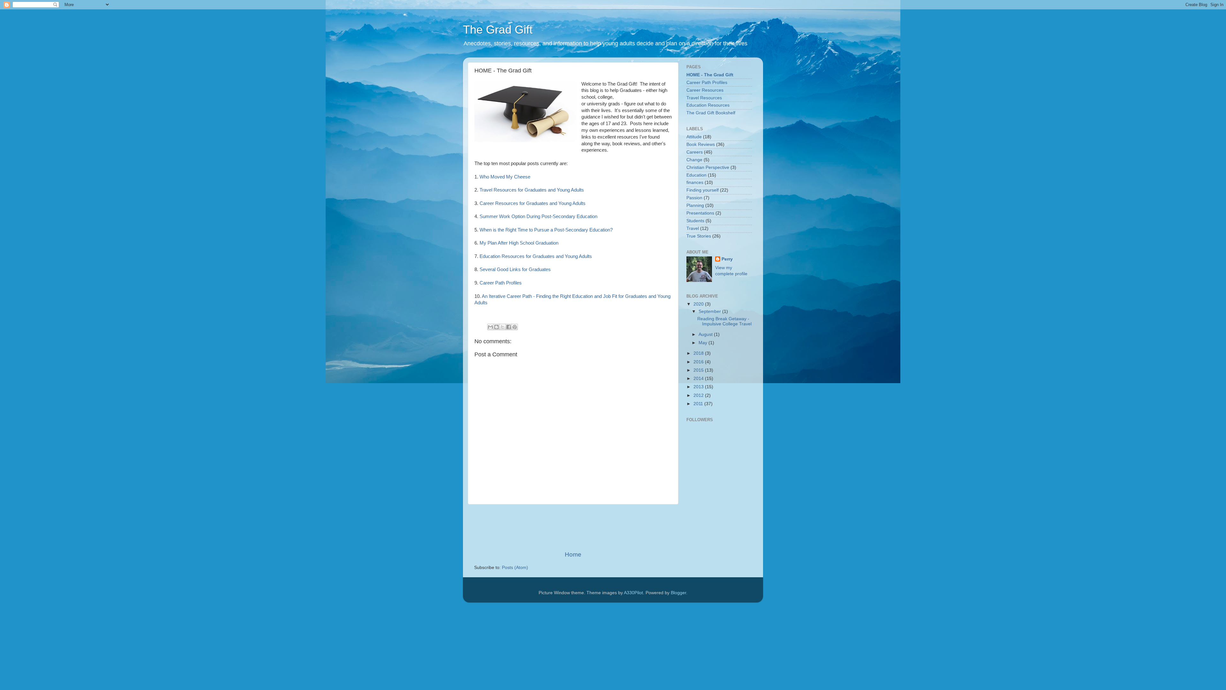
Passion (694, 197)
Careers (694, 152)
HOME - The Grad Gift (709, 74)
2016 (699, 362)
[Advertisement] (590, 527)
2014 (699, 378)
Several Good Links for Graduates (515, 269)
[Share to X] (502, 327)
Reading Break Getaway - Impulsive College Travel (724, 321)
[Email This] (490, 327)
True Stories (698, 236)
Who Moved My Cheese (505, 176)
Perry (727, 259)
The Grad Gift (498, 29)
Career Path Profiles (501, 282)
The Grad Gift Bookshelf (710, 112)
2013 (699, 386)
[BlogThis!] (496, 327)
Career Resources (704, 90)
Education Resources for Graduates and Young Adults (536, 256)
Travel (692, 228)
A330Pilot (633, 592)
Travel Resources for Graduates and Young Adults (532, 190)
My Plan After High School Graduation (519, 243)
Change (694, 159)
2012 (699, 395)
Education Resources (708, 105)
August (706, 334)
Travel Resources (704, 97)
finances (694, 182)
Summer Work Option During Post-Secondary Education (538, 216)
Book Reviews (700, 144)
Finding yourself (702, 190)
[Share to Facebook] (508, 327)
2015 (699, 370)
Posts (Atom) (515, 567)
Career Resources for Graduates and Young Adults (533, 203)
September (710, 311)
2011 (698, 403)
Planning (695, 205)
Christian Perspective (707, 167)
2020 (699, 304)
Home (573, 554)
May (703, 342)
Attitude (694, 136)
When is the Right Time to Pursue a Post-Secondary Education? (546, 229)
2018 (699, 353)
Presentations (700, 213)
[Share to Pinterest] (514, 327)
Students (695, 220)
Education (696, 175)
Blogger (678, 592)
